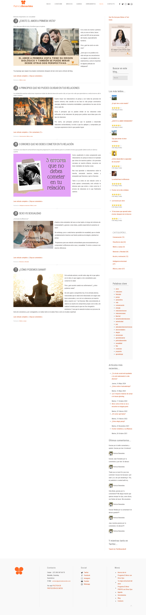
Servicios (69, 4)
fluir (117, 346)
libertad (118, 316)
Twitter (86, 572)
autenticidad (119, 321)
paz (117, 324)
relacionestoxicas (121, 311)
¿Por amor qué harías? (119, 414)
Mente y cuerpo (22, 321)
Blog (101, 4)
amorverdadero (120, 330)
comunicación (120, 305)
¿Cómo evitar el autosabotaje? (121, 386)
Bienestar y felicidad (24, 261)
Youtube (86, 581)
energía (118, 308)
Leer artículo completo (20, 76)
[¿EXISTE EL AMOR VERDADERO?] (114, 115)
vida (117, 302)
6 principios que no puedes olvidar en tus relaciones (49, 88)
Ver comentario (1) (36, 132)
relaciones (119, 292)
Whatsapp (87, 584)
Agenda (79, 4)
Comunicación (22, 136)
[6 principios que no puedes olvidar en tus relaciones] (33, 111)
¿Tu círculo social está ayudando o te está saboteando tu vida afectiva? (122, 376)
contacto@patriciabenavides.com (61, 581)
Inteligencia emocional (24, 205)
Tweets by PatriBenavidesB (117, 549)
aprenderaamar (120, 338)
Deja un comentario (36, 76)
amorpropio (119, 335)
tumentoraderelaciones (123, 319)
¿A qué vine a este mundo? (120, 103)
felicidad (118, 294)
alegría (118, 332)
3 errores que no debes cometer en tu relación (46, 144)
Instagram (87, 578)
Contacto (111, 4)
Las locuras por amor (118, 201)
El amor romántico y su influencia (122, 429)
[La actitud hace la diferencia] (114, 173)
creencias (119, 349)
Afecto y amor (22, 80)
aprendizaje (119, 354)
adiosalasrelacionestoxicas (124, 327)
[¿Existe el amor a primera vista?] (46, 47)
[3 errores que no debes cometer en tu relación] (42, 175)
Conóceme (58, 4)
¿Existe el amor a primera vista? (37, 20)
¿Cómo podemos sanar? (32, 269)
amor (117, 289)
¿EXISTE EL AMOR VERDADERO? (122, 121)
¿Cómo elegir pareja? (118, 421)
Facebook (87, 575)
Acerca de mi (122, 572)
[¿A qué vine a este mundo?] (114, 97)
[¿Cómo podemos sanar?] (38, 290)
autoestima (119, 300)
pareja (118, 297)
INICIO (48, 4)
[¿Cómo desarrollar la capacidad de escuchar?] (114, 153)
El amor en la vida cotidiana (120, 190)
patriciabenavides (121, 340)
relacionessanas (121, 313)
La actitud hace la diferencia (120, 179)
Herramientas (91, 4)
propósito (119, 351)
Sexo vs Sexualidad (30, 213)
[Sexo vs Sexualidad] (33, 235)
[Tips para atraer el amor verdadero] (114, 133)
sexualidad (119, 343)
